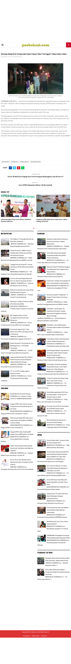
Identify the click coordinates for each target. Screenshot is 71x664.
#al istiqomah (5, 161)
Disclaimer (44, 636)
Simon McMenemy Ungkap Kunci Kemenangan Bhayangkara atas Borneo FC (35, 176)
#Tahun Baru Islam (35, 161)
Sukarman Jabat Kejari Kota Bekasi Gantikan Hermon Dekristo (16, 220)
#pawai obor (14, 161)
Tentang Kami (26, 636)
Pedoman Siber (35, 636)
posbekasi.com (6, 56)
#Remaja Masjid (24, 161)
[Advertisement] (35, 21)
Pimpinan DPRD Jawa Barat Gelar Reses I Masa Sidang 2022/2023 (51, 220)
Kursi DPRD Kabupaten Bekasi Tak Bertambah (35, 185)
